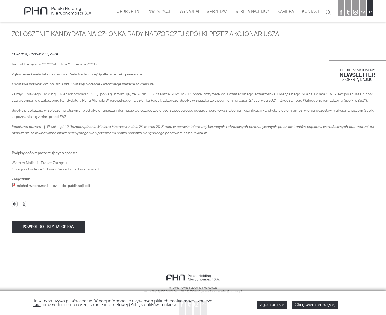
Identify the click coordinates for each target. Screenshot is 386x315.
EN (370, 11)
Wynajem (189, 12)
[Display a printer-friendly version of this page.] (15, 204)
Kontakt (310, 12)
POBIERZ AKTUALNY (357, 70)
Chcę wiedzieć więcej (315, 304)
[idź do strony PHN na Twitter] (348, 13)
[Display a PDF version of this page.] (24, 204)
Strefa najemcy (252, 12)
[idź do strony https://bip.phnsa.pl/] (363, 13)
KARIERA (286, 12)
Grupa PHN (128, 12)
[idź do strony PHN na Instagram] (355, 13)
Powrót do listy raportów (48, 227)
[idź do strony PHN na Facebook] (341, 13)
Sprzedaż (217, 12)
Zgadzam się (272, 304)
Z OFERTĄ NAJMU (357, 80)
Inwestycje (159, 12)
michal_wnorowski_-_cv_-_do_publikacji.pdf (53, 186)
